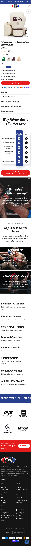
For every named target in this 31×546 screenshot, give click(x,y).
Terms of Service (5, 518)
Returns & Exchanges (21, 500)
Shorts (2, 497)
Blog (17, 492)
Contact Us (19, 497)
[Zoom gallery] (28, 11)
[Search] (25, 6)
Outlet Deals (4, 489)
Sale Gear (3, 487)
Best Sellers (4, 492)
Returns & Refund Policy (7, 515)
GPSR (2, 520)
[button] (15, 83)
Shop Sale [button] (24, 445)
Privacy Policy (5, 513)
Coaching (3, 503)
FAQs (17, 495)
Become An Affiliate (21, 489)
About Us (18, 487)
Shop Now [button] (3, 479)
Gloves (3, 495)
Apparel (3, 505)
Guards (3, 500)
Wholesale (19, 503)
